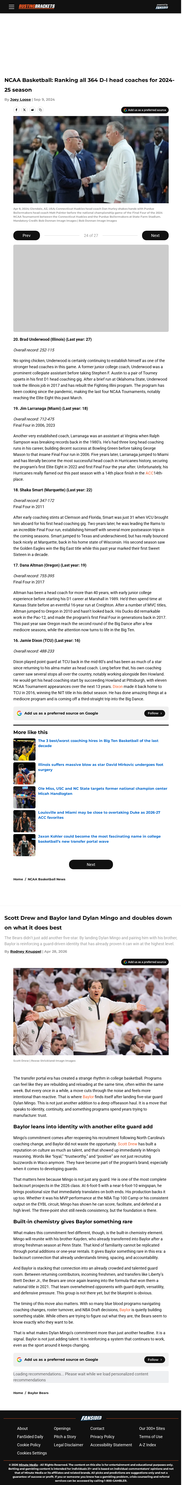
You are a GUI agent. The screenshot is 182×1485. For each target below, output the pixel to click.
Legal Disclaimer (68, 1444)
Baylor (88, 1096)
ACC (150, 473)
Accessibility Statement (111, 1444)
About (22, 1428)
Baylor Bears (38, 1393)
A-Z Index (147, 1444)
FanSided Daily (30, 1436)
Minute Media (28, 1464)
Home (18, 879)
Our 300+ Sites (152, 1428)
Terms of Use (151, 1436)
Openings (62, 1428)
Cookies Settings (32, 1453)
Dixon (118, 686)
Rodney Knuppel (25, 951)
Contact (97, 1428)
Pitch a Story (65, 1436)
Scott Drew (127, 1144)
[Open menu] (11, 6)
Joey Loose (20, 99)
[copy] (40, 110)
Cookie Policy (29, 1444)
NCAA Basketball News (46, 879)
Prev (27, 235)
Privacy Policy (102, 1436)
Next (155, 235)
